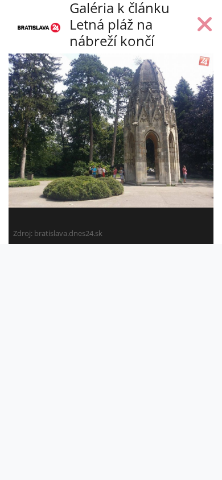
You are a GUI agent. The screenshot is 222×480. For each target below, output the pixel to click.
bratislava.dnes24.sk (68, 233)
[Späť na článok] (204, 26)
